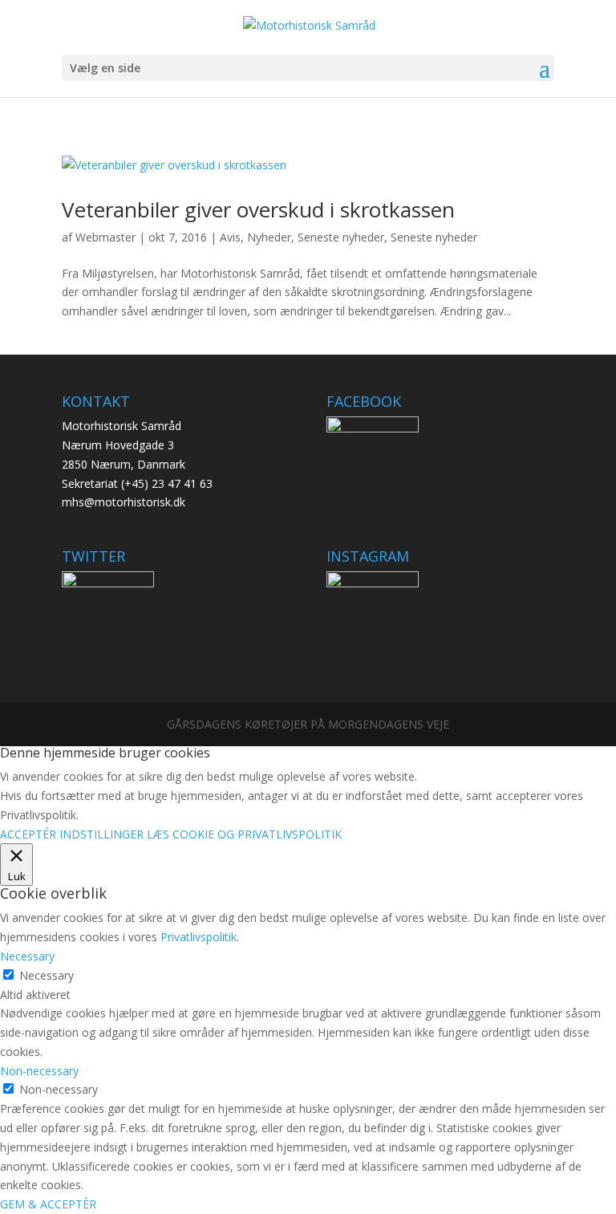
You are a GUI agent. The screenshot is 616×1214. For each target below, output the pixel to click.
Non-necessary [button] (39, 1070)
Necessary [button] (27, 956)
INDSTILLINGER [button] (101, 834)
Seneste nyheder (341, 237)
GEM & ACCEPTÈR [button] (48, 1204)
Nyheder (269, 237)
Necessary (46, 975)
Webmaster (105, 237)
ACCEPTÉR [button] (28, 834)
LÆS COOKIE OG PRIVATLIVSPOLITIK (244, 834)
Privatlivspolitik (198, 936)
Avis (230, 237)
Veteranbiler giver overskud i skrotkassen (258, 209)
